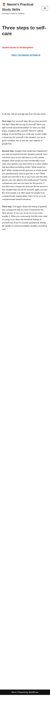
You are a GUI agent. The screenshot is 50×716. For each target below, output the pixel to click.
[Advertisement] (25, 87)
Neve (13, 692)
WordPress (34, 692)
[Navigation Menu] (45, 8)
